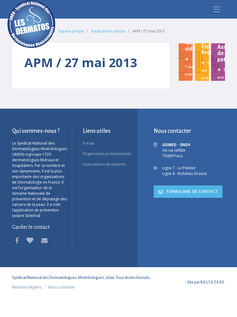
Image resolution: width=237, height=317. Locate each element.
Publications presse (108, 31)
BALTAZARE (212, 282)
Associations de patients (104, 164)
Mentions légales (26, 287)
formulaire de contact (191, 191)
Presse (88, 143)
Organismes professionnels (107, 153)
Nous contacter (61, 287)
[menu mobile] (216, 9)
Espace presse (71, 31)
